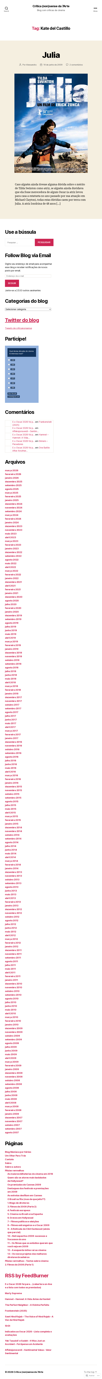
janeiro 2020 (12, 611)
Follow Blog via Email (28, 255)
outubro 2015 (12, 794)
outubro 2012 (12, 916)
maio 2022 (10, 563)
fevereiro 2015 (13, 820)
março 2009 (11, 1062)
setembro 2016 (13, 753)
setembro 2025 (13, 485)
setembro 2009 (13, 1039)
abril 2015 (10, 812)
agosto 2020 (12, 600)
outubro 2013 (12, 879)
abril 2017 (10, 727)
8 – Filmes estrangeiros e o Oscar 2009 (28, 1225)
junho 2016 (11, 764)
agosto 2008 (12, 1088)
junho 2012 (11, 928)
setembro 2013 (13, 883)
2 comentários (76, 64)
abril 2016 (10, 771)
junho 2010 (11, 1006)
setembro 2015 (13, 797)
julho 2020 (10, 604)
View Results (12, 393)
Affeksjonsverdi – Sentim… (25, 431)
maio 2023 (11, 533)
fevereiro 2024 (13, 518)
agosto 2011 (11, 961)
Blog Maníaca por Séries (18, 1152)
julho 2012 (10, 924)
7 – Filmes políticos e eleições (23, 1221)
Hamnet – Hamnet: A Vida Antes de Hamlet (27, 1299)
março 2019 (11, 641)
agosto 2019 (11, 623)
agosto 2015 (11, 801)
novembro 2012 (13, 913)
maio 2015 (10, 809)
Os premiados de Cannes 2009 (24, 1184)
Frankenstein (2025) (16, 1310)
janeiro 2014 (11, 868)
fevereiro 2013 (13, 902)
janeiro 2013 (11, 905)
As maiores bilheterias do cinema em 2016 (30, 1174)
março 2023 (11, 541)
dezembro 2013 (13, 872)
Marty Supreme (13, 1293)
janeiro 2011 (11, 980)
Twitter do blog (22, 320)
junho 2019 (11, 630)
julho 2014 (10, 846)
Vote (32, 396)
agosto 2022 (12, 559)
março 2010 (11, 1017)
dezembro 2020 (13, 597)
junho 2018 (11, 675)
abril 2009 (10, 1058)
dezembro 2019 (13, 615)
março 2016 (11, 775)
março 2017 (11, 730)
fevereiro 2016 (13, 779)
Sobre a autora (13, 1167)
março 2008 (11, 1106)
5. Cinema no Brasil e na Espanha (25, 1214)
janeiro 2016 (11, 783)
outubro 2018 (12, 660)
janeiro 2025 (12, 500)
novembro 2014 (13, 831)
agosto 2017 (11, 712)
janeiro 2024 (12, 522)
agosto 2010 (12, 998)
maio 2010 (10, 1009)
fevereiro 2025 (13, 496)
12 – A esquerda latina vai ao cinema (26, 1250)
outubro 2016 (12, 749)
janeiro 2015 (11, 823)
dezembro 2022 (13, 552)
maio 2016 (10, 768)
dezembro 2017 (13, 697)
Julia (51, 55)
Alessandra (31, 64)
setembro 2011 (13, 957)
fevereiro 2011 (13, 976)
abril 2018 (10, 682)
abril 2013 (10, 898)
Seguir (12, 283)
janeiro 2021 (11, 593)
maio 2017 (10, 723)
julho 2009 (11, 1047)
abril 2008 (10, 1102)
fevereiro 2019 (13, 645)
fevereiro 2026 (13, 474)
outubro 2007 (12, 1125)
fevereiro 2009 (13, 1065)
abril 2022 (10, 567)
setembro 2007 (13, 1128)
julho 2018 (10, 671)
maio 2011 (10, 969)
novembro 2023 (13, 530)
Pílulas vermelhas (14, 1170)
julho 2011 (10, 965)
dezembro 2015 (13, 786)
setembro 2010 (13, 995)
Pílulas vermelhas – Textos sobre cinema (26, 1261)
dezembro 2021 (13, 582)
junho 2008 (11, 1095)
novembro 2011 (13, 954)
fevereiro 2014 (13, 864)
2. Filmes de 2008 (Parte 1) (19, 1264)
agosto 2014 (11, 842)
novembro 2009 (14, 1032)
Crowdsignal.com (13, 396)
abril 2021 (10, 585)
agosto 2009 (12, 1043)
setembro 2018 (13, 664)
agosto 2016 (11, 757)
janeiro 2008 (12, 1114)
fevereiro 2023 (13, 545)
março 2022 (11, 571)
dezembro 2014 (13, 827)
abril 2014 (10, 857)
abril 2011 (10, 972)
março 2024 (11, 515)
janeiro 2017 (11, 738)
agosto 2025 (12, 489)
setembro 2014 (13, 838)
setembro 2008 (13, 1084)
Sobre (8, 1163)
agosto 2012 (11, 920)
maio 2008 (11, 1099)
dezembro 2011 (13, 950)
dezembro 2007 (13, 1117)
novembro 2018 (13, 656)
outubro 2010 (12, 991)
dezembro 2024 (13, 504)
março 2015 (11, 816)
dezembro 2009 (14, 1028)
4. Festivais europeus (18, 1210)
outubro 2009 (12, 1035)
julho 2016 (10, 760)
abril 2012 (10, 935)
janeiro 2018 (11, 693)
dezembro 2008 (14, 1073)
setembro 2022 (13, 556)
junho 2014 (11, 850)
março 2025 (11, 492)
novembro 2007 (13, 1121)
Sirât (7, 1325)
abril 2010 (10, 1013)
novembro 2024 (13, 507)
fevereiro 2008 (13, 1110)
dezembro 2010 (13, 983)
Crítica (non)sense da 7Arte (51, 6)
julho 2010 (10, 1002)
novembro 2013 (13, 876)
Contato (9, 1159)
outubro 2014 (12, 835)
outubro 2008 (12, 1080)
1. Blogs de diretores (18, 1203)
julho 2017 (10, 716)
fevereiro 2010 (13, 1021)
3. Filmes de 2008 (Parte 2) (21, 1206)
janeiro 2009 (12, 1069)
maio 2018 (10, 678)
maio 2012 (10, 931)
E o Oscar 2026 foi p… (23, 422)
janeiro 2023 (12, 548)
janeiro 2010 (12, 1024)
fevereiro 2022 (13, 574)
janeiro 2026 (12, 478)
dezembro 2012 (13, 909)
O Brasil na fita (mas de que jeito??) (26, 1199)
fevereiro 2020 (13, 608)
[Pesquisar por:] (19, 243)
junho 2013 (11, 890)
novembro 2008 (14, 1076)
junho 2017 (11, 719)
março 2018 (11, 686)
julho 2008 (11, 1091)
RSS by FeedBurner (27, 1276)
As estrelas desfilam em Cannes (24, 1195)
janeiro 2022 (12, 578)
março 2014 (11, 861)
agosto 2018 (11, 667)
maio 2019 (10, 634)
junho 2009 (11, 1050)
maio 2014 (10, 853)
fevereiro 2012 (13, 942)
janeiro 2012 (11, 946)
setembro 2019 (13, 619)
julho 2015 (10, 805)
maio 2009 (11, 1054)
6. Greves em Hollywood (20, 1217)
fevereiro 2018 (13, 690)
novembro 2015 (13, 790)
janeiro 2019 (11, 649)
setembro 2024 (13, 511)
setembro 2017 (13, 708)
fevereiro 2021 (13, 589)
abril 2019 (10, 637)
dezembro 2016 (13, 742)
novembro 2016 (13, 745)
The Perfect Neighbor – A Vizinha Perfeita (27, 1305)
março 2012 (11, 939)
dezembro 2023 (13, 526)
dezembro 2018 (13, 652)
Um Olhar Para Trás (15, 1155)
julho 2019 (10, 626)
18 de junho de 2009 (52, 64)
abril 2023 (10, 537)
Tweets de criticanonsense (18, 328)
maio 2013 (10, 894)
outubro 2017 (12, 704)
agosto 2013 (11, 887)
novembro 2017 (13, 701)
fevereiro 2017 (13, 734)
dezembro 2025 (13, 481)
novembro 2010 (13, 987)
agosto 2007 (12, 1132)
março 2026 (11, 470)
